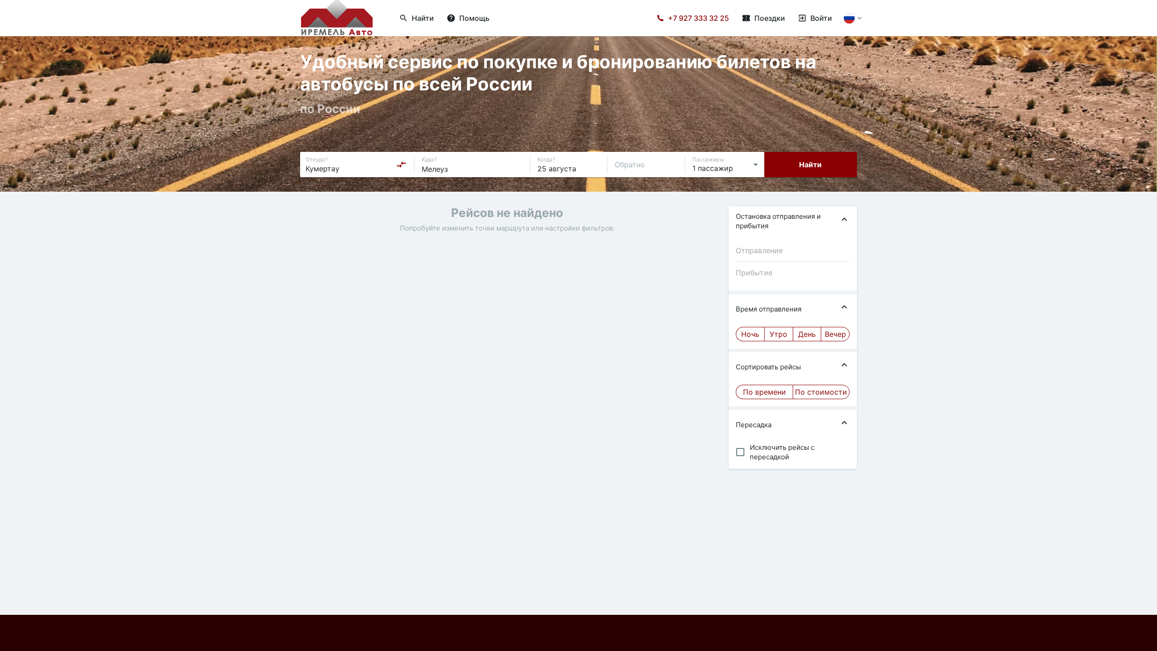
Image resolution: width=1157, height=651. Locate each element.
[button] (793, 221)
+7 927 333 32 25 (698, 18)
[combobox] (356, 164)
